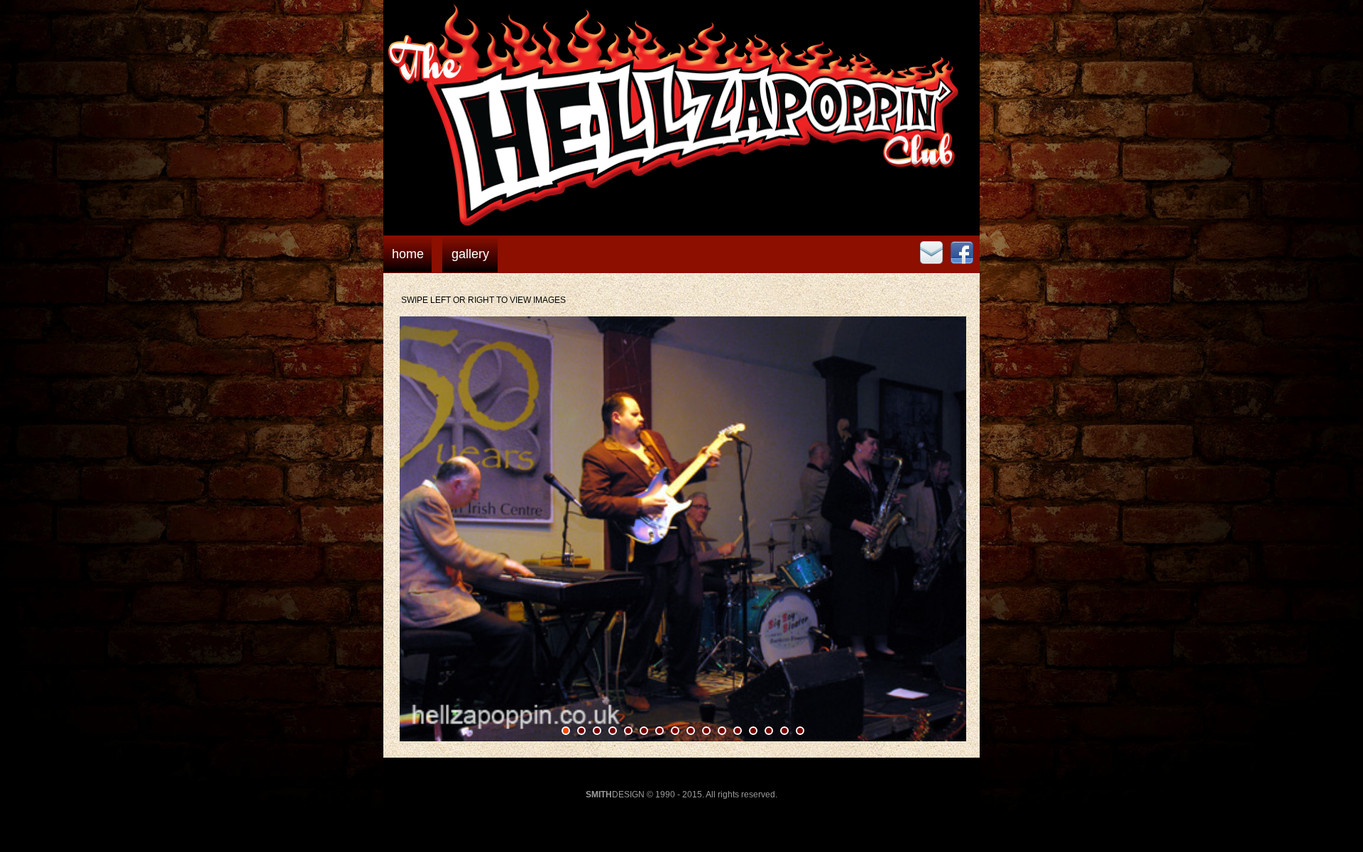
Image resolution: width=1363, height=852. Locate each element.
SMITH (599, 795)
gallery (470, 254)
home (408, 254)
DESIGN (628, 795)
